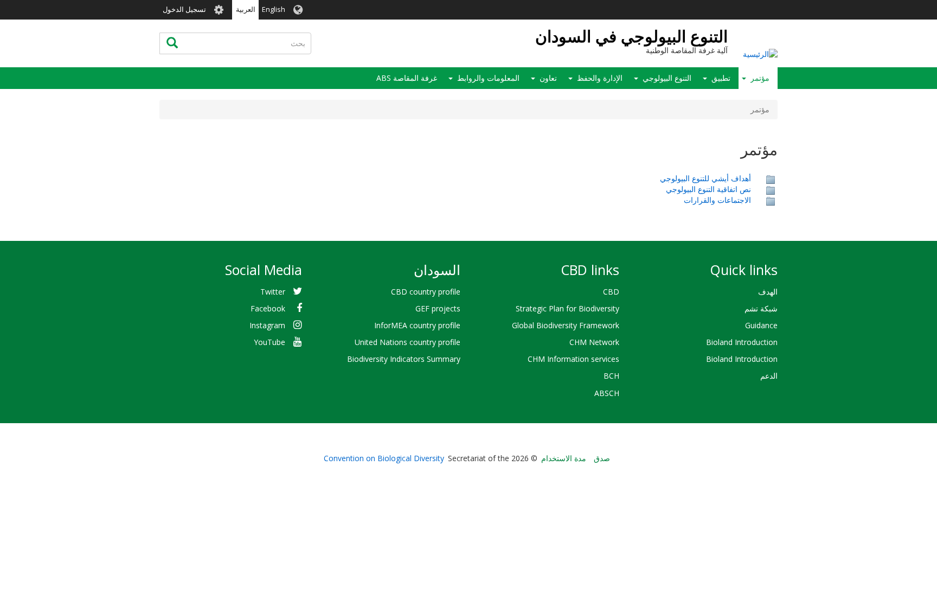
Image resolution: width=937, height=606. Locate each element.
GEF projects (437, 308)
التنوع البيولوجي (667, 78)
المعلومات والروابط (488, 78)
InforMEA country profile (417, 325)
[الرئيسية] (760, 53)
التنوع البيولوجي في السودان (631, 36)
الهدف (768, 291)
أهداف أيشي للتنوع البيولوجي (705, 178)
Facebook (268, 308)
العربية (245, 9)
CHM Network (594, 342)
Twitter (272, 291)
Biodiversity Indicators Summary (403, 359)
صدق (602, 458)
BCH (611, 376)
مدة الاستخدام (563, 458)
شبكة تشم (761, 308)
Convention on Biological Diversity (384, 458)
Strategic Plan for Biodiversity (567, 308)
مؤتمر (759, 78)
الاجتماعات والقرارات (717, 200)
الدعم (769, 376)
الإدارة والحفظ (599, 78)
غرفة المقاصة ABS (406, 78)
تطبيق (720, 78)
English (273, 9)
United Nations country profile (407, 342)
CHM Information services (573, 359)
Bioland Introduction (742, 342)
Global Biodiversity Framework (565, 325)
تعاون (548, 78)
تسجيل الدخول (184, 9)
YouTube (269, 342)
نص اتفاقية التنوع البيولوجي (708, 189)
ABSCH (606, 393)
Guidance (761, 325)
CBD (611, 291)
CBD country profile (425, 291)
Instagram (267, 325)
